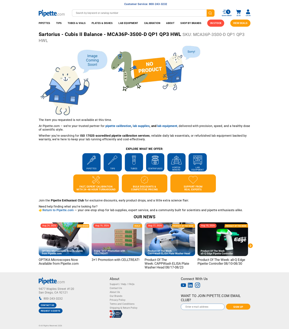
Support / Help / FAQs (122, 284)
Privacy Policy (118, 300)
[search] (211, 13)
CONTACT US (47, 305)
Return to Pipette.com (58, 210)
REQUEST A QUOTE (50, 311)
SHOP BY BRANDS (190, 23)
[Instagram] (197, 286)
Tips (59, 23)
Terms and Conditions (122, 303)
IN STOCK (215, 23)
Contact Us (116, 288)
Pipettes (44, 23)
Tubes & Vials (77, 23)
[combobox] (143, 13)
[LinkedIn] (190, 286)
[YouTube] (183, 286)
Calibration (152, 23)
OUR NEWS (144, 216)
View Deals (240, 23)
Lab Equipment (128, 23)
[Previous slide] (38, 162)
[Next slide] (250, 162)
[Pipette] (52, 13)
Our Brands (116, 296)
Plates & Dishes (102, 23)
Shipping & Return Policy (124, 307)
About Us (115, 292)
